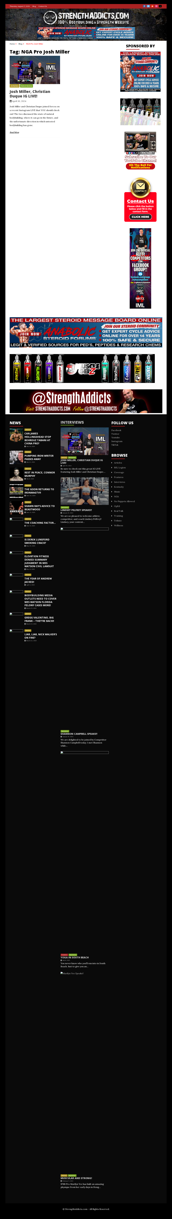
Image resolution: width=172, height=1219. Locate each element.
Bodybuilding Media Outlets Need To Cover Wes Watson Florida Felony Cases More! (40, 600)
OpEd (117, 506)
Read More (14, 132)
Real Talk (118, 511)
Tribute (118, 520)
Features (64, 955)
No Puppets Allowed (124, 501)
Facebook (144, 6)
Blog (34, 6)
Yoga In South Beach (75, 957)
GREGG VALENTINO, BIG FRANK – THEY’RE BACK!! (39, 619)
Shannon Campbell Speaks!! (79, 733)
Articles (15, 85)
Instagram (156, 6)
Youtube (152, 6)
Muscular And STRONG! (76, 1178)
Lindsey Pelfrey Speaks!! (76, 510)
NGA (116, 496)
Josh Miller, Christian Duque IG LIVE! (30, 94)
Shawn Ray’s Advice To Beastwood (39, 507)
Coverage (119, 472)
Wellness (118, 525)
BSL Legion (120, 467)
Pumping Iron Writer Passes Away (38, 457)
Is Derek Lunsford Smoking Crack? (36, 541)
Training (118, 515)
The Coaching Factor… (40, 522)
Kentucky (119, 486)
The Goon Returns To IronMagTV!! (39, 491)
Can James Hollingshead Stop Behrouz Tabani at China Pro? (37, 438)
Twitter (148, 6)
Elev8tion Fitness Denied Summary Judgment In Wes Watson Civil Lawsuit (39, 561)
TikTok (160, 6)
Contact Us (42, 6)
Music (117, 491)
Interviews (26, 85)
